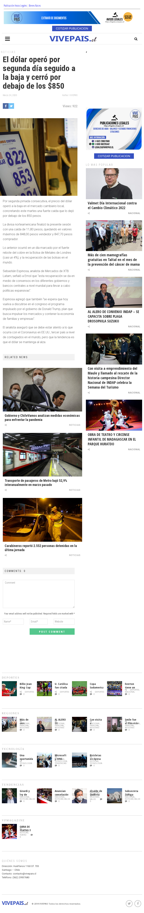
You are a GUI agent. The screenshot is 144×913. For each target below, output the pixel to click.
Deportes (29, 692)
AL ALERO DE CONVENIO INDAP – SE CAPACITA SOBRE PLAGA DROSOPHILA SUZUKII (113, 316)
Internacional (132, 723)
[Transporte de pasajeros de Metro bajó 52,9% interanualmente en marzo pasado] (42, 455)
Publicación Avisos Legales (15, 5)
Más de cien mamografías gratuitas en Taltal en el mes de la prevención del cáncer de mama (114, 259)
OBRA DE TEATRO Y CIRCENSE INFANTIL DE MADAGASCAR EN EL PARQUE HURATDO (112, 439)
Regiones (24, 728)
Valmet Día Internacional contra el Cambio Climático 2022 (112, 205)
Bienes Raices (35, 5)
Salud (32, 799)
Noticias (8, 52)
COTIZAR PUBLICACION (72, 28)
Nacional (134, 213)
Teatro (23, 835)
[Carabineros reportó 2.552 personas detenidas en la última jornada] (42, 520)
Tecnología (26, 763)
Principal (24, 726)
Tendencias (60, 763)
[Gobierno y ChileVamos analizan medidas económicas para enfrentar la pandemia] (42, 389)
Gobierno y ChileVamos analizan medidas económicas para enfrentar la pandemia (42, 418)
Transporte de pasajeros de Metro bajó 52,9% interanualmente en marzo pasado (36, 483)
